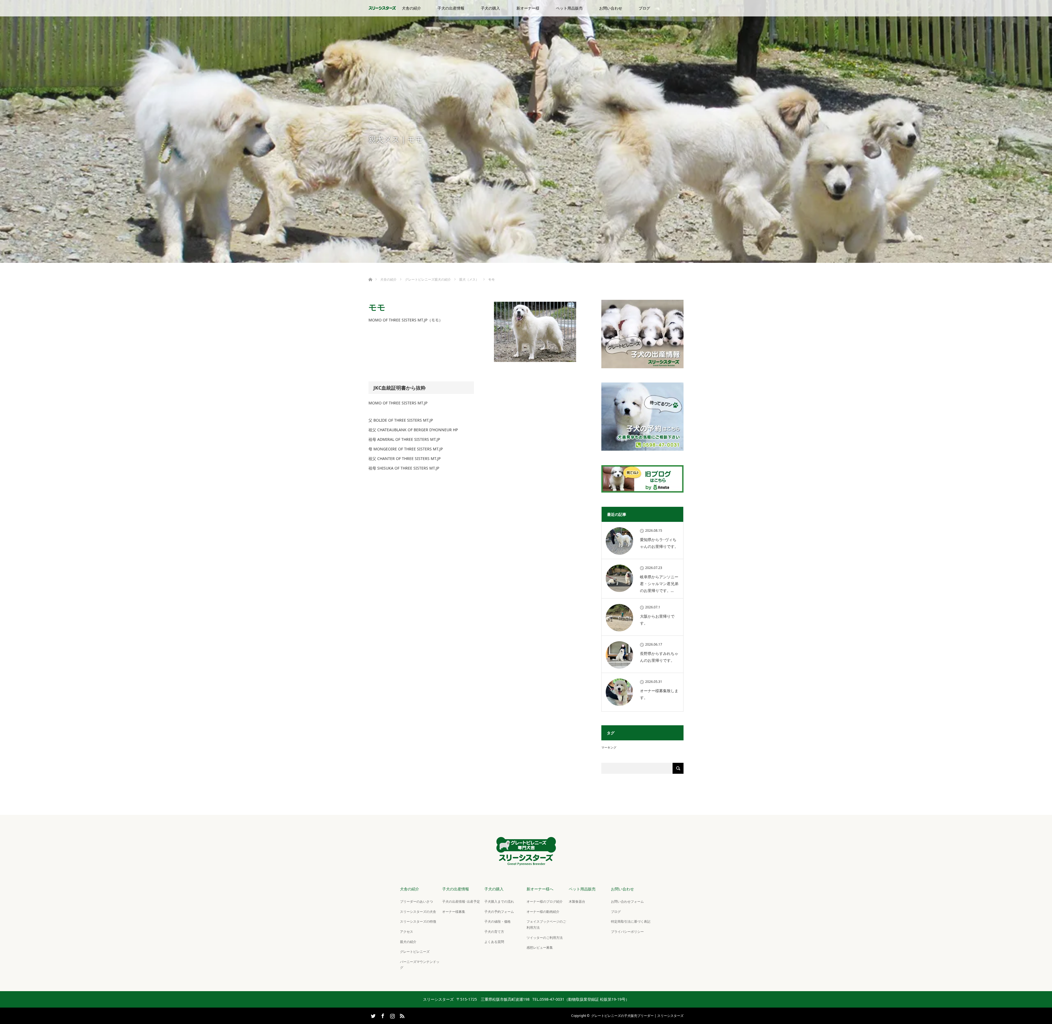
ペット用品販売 (569, 8)
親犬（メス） (469, 279)
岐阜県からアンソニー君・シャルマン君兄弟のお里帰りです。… (659, 583)
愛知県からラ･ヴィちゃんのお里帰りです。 (659, 543)
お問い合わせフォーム (627, 901)
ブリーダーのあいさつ (416, 901)
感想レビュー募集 (540, 947)
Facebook (382, 1015)
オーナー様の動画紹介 (543, 911)
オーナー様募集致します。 (659, 694)
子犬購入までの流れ (499, 901)
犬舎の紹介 (411, 8)
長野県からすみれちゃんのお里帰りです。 (659, 657)
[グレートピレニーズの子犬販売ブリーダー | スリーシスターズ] (526, 861)
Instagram (392, 1015)
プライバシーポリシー (627, 931)
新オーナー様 (527, 8)
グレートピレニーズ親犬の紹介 (428, 279)
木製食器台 (577, 901)
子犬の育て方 (494, 931)
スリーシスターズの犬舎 (418, 911)
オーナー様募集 (453, 911)
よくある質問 (494, 941)
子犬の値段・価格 (497, 921)
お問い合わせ (610, 8)
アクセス (406, 931)
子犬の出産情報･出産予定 (461, 901)
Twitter (372, 1015)
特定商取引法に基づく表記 (630, 921)
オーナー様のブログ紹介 (545, 901)
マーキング (608, 747)
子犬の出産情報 (451, 8)
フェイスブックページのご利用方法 (546, 924)
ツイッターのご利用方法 (545, 937)
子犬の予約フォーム (499, 911)
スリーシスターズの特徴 (418, 921)
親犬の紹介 (408, 941)
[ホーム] (370, 273)
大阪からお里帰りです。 (657, 620)
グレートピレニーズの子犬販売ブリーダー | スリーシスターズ (637, 1015)
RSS (401, 1015)
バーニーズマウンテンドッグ (419, 964)
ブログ (644, 8)
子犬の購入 (490, 8)
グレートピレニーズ (415, 951)
